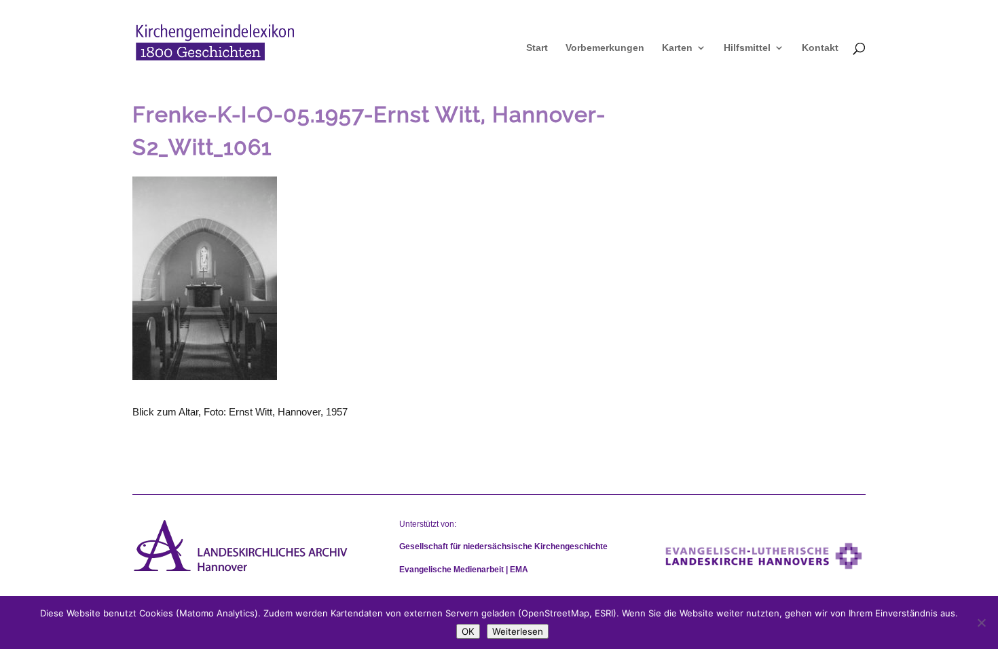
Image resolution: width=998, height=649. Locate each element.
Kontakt (820, 48)
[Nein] (981, 622)
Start (537, 48)
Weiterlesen (517, 631)
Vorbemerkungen (605, 48)
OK (468, 631)
